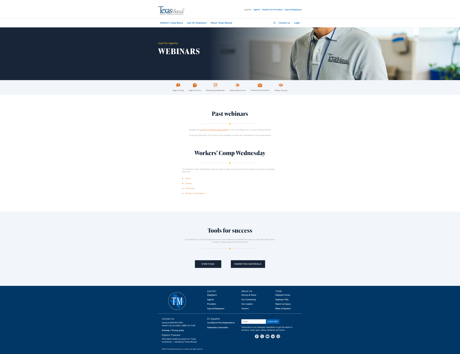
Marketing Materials (248, 264)
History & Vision (248, 295)
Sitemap (166, 330)
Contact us (284, 22)
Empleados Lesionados (217, 327)
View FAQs (208, 264)
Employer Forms (282, 295)
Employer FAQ (281, 299)
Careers (245, 308)
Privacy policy (178, 330)
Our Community (248, 299)
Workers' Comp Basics (171, 22)
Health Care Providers (272, 9)
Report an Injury (283, 304)
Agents (256, 9)
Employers (212, 295)
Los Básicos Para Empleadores (221, 322)
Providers (211, 304)
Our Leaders (247, 304)
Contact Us (168, 318)
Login (297, 22)
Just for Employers (197, 22)
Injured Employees (293, 9)
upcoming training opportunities (214, 130)
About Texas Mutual (221, 22)
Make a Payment (283, 308)
